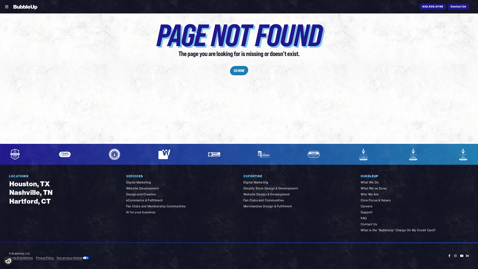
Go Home (239, 70)
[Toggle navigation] (6, 6)
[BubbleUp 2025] (25, 7)
